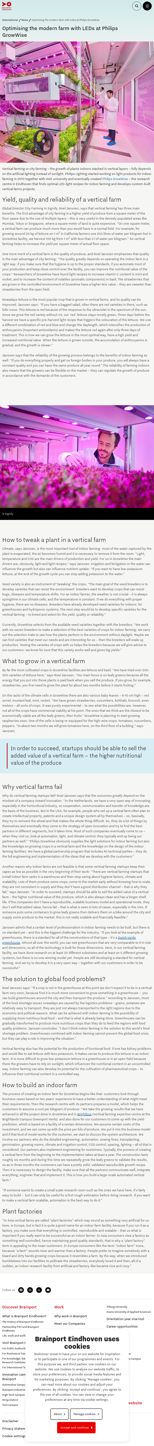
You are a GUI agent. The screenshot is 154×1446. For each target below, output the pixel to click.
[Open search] (136, 6)
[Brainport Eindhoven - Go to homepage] (6, 6)
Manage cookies (84, 1414)
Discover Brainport (19, 1307)
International (10, 20)
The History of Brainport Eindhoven (23, 1321)
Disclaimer (10, 1421)
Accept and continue (74, 1427)
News (24, 20)
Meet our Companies (69, 1324)
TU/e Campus (10, 1405)
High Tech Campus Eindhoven (20, 1394)
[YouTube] (48, 1290)
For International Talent (16, 1367)
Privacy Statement (16, 1429)
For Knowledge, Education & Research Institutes (19, 1360)
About (58, 1414)
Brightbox (84, 1114)
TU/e (109, 1363)
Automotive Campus (14, 1384)
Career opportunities (122, 1327)
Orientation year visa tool (125, 1319)
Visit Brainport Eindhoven (21, 1343)
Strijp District (10, 1400)
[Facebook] (21, 1290)
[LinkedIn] (39, 1290)
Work (59, 1307)
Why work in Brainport (70, 1316)
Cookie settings (14, 1436)
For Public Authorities (15, 1348)
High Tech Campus (117, 1369)
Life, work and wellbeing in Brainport (24, 1335)
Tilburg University (116, 1306)
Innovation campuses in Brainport (20, 1377)
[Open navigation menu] (147, 6)
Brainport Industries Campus (19, 1389)
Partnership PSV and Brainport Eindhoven (20, 1329)
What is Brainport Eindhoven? (24, 1316)
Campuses (114, 1343)
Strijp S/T (112, 1348)
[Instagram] (30, 1290)
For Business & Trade (14, 1353)
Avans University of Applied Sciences (128, 1311)
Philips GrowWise (115, 179)
